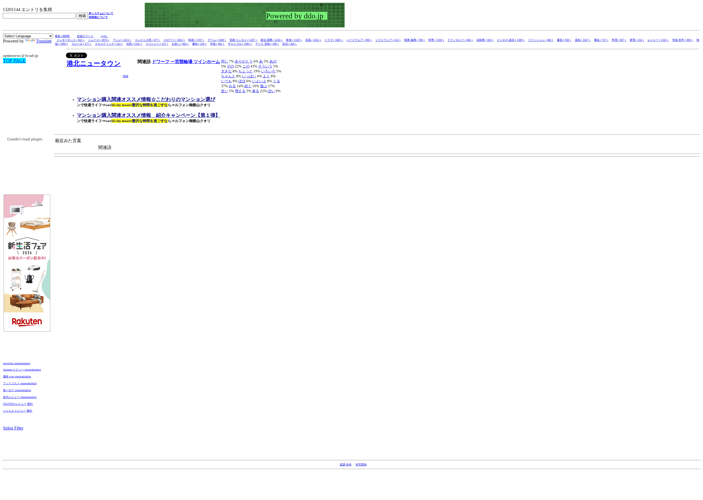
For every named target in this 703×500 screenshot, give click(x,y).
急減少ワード (85, 36)
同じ (224, 61)
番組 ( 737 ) (601, 39)
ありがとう (244, 61)
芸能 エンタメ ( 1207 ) (243, 39)
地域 (125, 76)
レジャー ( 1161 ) (658, 39)
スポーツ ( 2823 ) (174, 39)
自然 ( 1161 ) (134, 43)
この (246, 66)
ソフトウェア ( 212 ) (388, 39)
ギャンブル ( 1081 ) (240, 43)
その (230, 66)
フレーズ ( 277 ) (81, 43)
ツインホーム (207, 61)
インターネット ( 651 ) (71, 39)
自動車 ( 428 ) (485, 39)
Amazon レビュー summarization (22, 369)
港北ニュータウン (94, 63)
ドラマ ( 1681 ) (334, 39)
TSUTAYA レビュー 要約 (18, 403)
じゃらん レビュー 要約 (17, 410)
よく (266, 76)
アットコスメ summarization (20, 383)
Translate (44, 41)
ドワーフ (161, 61)
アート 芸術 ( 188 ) (267, 43)
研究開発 (361, 464)
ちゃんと (228, 76)
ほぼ (242, 81)
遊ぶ (263, 86)
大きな (226, 71)
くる (276, 81)
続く (248, 86)
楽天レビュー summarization (20, 397)
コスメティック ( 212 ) (109, 43)
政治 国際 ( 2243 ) (272, 39)
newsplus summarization (16, 363)
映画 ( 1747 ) (196, 39)
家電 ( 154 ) (637, 39)
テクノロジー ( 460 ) (460, 39)
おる (232, 86)
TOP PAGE (14, 60)
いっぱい (249, 76)
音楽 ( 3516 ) (313, 39)
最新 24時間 (62, 36)
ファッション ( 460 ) (541, 39)
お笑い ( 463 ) (180, 43)
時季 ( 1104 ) (436, 39)
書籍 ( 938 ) (564, 39)
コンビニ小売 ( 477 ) (147, 39)
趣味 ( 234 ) (199, 43)
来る (255, 91)
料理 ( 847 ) (619, 39)
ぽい (271, 91)
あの (273, 61)
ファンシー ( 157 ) (157, 43)
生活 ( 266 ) (289, 43)
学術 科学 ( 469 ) (682, 39)
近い (224, 91)
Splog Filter (13, 428)
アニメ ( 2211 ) (122, 39)
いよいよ (259, 81)
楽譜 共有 (346, 464)
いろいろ (268, 71)
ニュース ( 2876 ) (99, 39)
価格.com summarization (17, 376)
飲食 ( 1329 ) (294, 39)
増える (240, 91)
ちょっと (245, 71)
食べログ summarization (17, 390)
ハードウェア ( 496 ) (359, 39)
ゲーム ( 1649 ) (217, 39)
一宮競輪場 (182, 61)
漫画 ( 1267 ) (583, 39)
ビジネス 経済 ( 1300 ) (511, 39)
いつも (226, 81)
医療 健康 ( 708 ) (414, 39)
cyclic (104, 36)
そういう (265, 66)
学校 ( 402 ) (217, 43)
